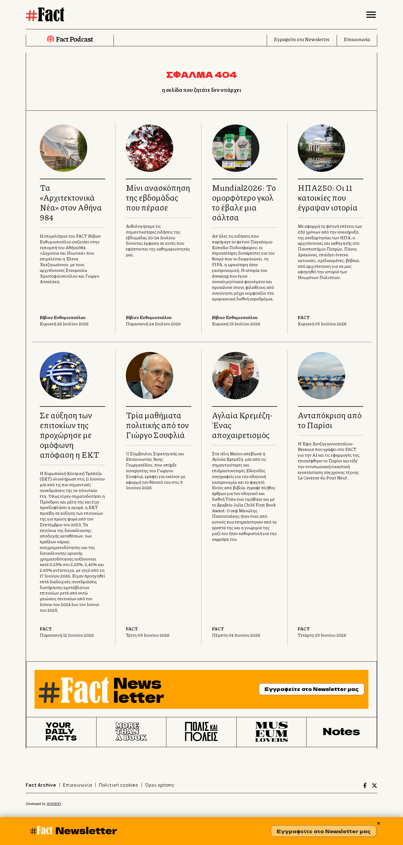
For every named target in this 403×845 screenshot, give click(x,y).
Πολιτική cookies (118, 785)
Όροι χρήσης (160, 785)
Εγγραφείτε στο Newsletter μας (324, 831)
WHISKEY (54, 803)
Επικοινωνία (357, 39)
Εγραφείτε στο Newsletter (302, 39)
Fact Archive (41, 785)
